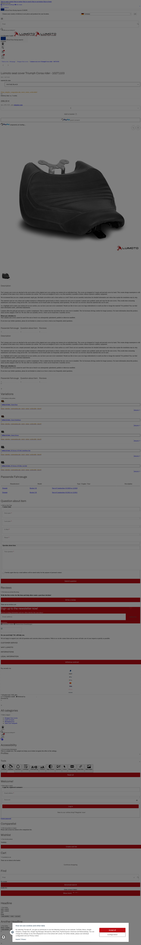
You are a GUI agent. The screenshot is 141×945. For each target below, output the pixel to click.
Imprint (18, 939)
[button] (3, 937)
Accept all (112, 930)
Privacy (23, 939)
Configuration (112, 935)
